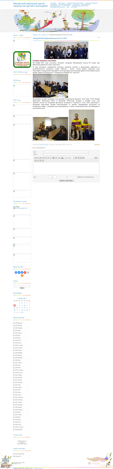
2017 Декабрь (18, 404)
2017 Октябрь (18, 399)
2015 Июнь (18, 338)
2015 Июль (18, 340)
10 (24, 305)
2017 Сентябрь (19, 397)
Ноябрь (44, 34)
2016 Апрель (18, 362)
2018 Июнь (18, 419)
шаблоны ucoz (94, 463)
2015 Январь (18, 325)
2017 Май (17, 390)
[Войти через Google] (28, 272)
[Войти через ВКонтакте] (19, 272)
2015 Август (18, 343)
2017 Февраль (19, 382)
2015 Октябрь (18, 347)
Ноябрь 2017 (22, 298)
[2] (18, 206)
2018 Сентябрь (19, 427)
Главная (35, 34)
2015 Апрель (18, 333)
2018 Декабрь (18, 429)
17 (24, 307)
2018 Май (17, 417)
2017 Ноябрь (18, 402)
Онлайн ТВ (18, 456)
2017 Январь (18, 380)
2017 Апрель (18, 387)
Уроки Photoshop (19, 453)
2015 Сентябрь (19, 345)
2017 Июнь (18, 392)
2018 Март (18, 412)
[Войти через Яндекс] (25, 272)
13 (14, 307)
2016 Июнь (18, 367)
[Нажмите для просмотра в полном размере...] (66, 58)
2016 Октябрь (18, 372)
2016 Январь (18, 355)
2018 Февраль (19, 409)
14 (17, 307)
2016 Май (17, 365)
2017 (39, 34)
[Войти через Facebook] (22, 272)
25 (27, 310)
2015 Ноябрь (18, 350)
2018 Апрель (18, 414)
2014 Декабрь (18, 323)
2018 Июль (18, 422)
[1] (14, 206)
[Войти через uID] (16, 272)
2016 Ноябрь (18, 375)
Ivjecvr (63, 144)
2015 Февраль (19, 328)
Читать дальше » (38, 468)
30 (22, 312)
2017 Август (18, 395)
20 (14, 310)
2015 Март (18, 330)
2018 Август (18, 424)
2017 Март (18, 385)
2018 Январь (18, 407)
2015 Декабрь (18, 352)
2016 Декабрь (18, 377)
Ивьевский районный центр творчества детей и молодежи (30, 4)
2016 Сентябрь (19, 370)
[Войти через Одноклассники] (22, 275)
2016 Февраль (19, 357)
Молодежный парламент (43, 144)
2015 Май (17, 335)
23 (22, 310)
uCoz (19, 463)
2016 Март (18, 360)
